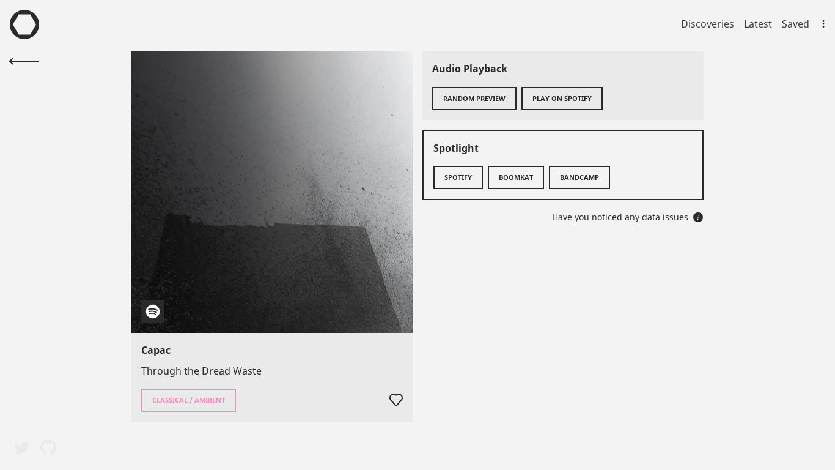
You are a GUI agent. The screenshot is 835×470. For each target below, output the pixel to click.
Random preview (474, 98)
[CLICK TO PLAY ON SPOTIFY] (272, 192)
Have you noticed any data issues (626, 217)
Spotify (458, 177)
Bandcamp (579, 177)
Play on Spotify (562, 98)
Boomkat (516, 177)
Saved (795, 24)
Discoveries (707, 24)
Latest (758, 24)
